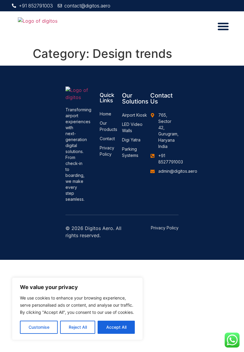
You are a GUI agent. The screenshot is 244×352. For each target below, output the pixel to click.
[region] (77, 308)
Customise (39, 327)
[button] (223, 26)
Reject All (78, 327)
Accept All (116, 327)
